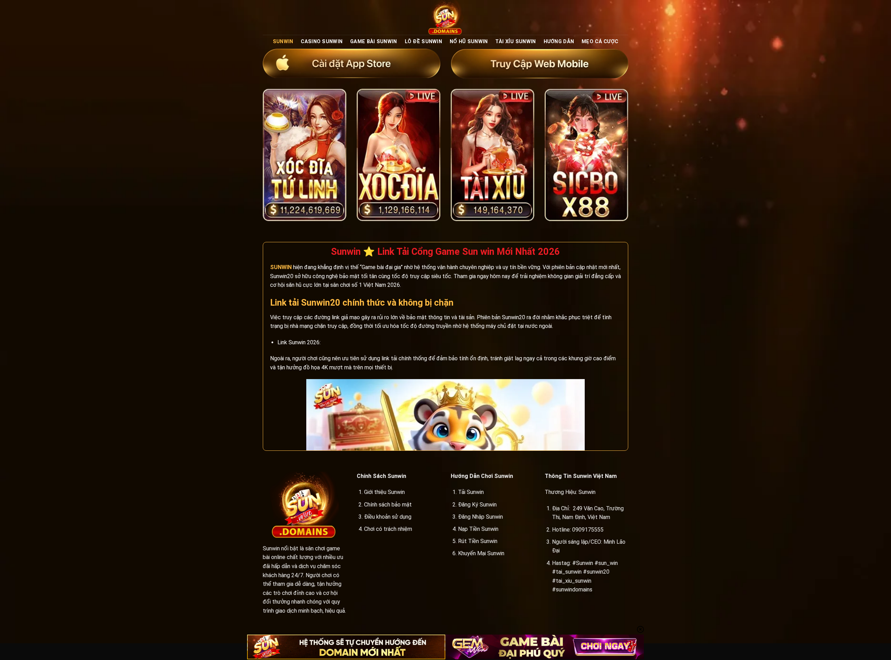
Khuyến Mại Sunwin (481, 553)
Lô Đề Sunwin (423, 42)
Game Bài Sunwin (373, 42)
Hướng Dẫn (559, 42)
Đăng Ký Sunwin (477, 504)
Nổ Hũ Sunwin (469, 42)
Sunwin (283, 42)
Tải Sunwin (471, 492)
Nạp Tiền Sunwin (478, 529)
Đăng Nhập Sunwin (480, 516)
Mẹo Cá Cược (600, 42)
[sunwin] (445, 17)
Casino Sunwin (321, 42)
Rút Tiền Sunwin (477, 541)
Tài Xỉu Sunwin (515, 42)
